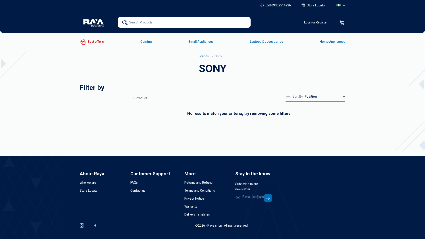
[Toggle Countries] (340, 5)
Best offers (96, 41)
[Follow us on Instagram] (82, 225)
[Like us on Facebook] (95, 225)
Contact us (137, 190)
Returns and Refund (198, 182)
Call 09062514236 (278, 5)
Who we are (88, 182)
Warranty (190, 206)
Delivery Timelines (197, 214)
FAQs (134, 182)
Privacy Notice (194, 198)
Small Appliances (201, 41)
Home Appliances (332, 41)
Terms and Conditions (199, 190)
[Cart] (341, 22)
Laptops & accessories (266, 41)
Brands (204, 56)
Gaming (146, 41)
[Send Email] (268, 198)
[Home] (94, 22)
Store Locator (316, 5)
